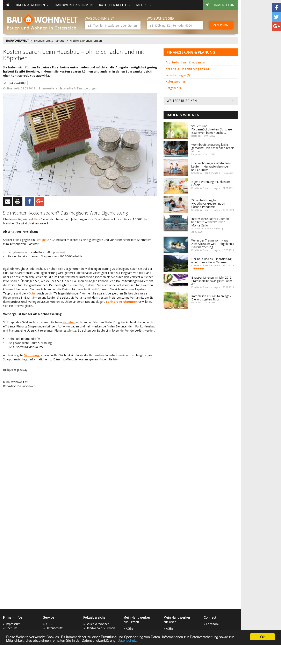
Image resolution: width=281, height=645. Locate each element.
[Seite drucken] (17, 201)
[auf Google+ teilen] (276, 26)
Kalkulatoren (176, 81)
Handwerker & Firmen (74, 5)
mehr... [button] (141, 5)
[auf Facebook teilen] (276, 7)
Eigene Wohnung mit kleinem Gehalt (210, 183)
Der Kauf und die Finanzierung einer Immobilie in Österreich (211, 260)
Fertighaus (43, 240)
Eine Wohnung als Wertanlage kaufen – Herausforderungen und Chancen (211, 166)
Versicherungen (178, 75)
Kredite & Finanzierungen (86, 40)
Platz (37, 219)
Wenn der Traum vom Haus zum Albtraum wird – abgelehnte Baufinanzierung (213, 243)
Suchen (222, 25)
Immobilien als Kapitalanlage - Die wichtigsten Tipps (211, 297)
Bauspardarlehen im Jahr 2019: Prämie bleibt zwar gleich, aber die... (211, 281)
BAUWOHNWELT (17, 40)
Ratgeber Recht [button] (113, 5)
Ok (262, 636)
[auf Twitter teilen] (276, 17)
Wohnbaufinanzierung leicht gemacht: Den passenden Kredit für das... (212, 148)
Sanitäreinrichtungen (122, 302)
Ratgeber (173, 88)
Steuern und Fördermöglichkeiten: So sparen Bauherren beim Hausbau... (212, 129)
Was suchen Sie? (99, 18)
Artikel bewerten (15, 82)
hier (116, 359)
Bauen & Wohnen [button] (30, 5)
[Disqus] (80, 443)
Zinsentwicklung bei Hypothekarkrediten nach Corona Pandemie (208, 203)
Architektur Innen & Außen (185, 62)
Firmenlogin (223, 5)
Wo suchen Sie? (160, 18)
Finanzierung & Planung (49, 40)
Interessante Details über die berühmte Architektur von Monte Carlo (210, 222)
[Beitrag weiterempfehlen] (7, 201)
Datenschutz (127, 640)
